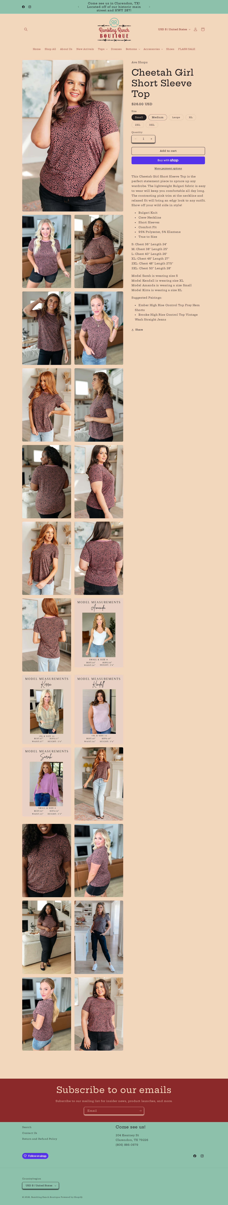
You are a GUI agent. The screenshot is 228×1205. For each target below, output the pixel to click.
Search (27, 1127)
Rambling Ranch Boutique (45, 1197)
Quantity (137, 132)
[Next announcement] (149, 7)
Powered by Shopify (72, 1197)
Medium (158, 117)
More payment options (168, 168)
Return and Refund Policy (39, 1138)
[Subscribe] (140, 1111)
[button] (26, 29)
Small (139, 117)
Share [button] (139, 329)
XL (192, 118)
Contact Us (29, 1133)
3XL (153, 125)
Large (178, 118)
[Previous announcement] (78, 7)
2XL (139, 125)
